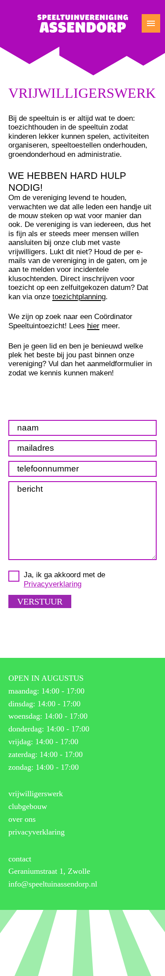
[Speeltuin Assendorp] (82, 23)
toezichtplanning (79, 297)
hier (93, 326)
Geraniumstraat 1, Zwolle (49, 871)
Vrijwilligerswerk (35, 793)
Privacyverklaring (52, 584)
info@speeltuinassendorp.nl (52, 884)
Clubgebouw (27, 806)
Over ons (22, 819)
